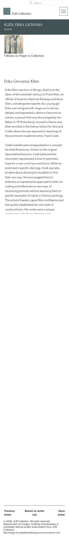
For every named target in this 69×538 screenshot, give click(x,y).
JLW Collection (21, 13)
